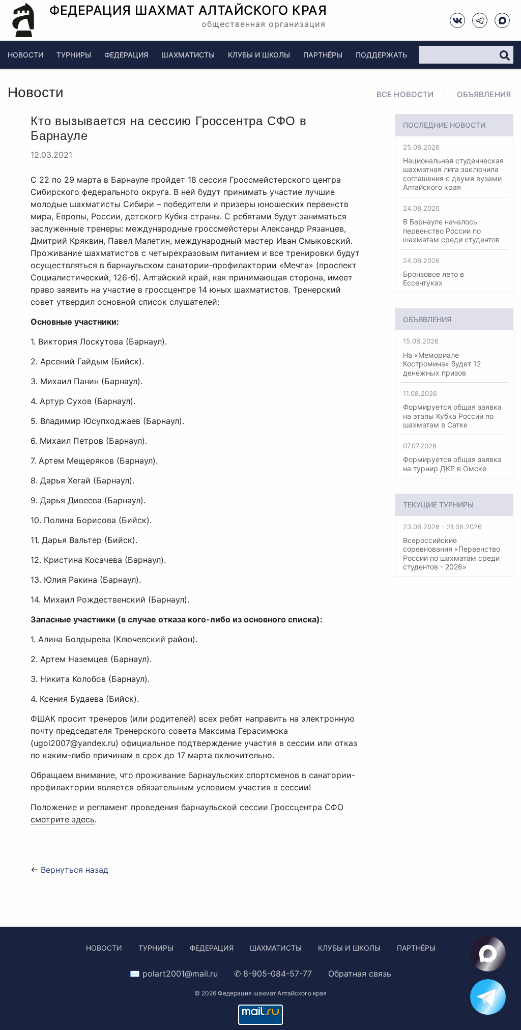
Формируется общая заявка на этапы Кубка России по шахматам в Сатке (452, 409)
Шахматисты (188, 54)
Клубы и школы (259, 54)
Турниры (73, 54)
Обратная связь (359, 973)
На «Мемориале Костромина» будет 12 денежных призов (442, 357)
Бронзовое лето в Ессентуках (433, 272)
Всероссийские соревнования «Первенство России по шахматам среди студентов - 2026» (451, 547)
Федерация (126, 54)
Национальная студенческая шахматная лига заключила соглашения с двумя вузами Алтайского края (453, 167)
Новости (25, 54)
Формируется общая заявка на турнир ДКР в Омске (452, 457)
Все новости (405, 94)
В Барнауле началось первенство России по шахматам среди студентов (451, 224)
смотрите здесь (63, 819)
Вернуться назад (74, 870)
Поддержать (381, 54)
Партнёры (322, 54)
